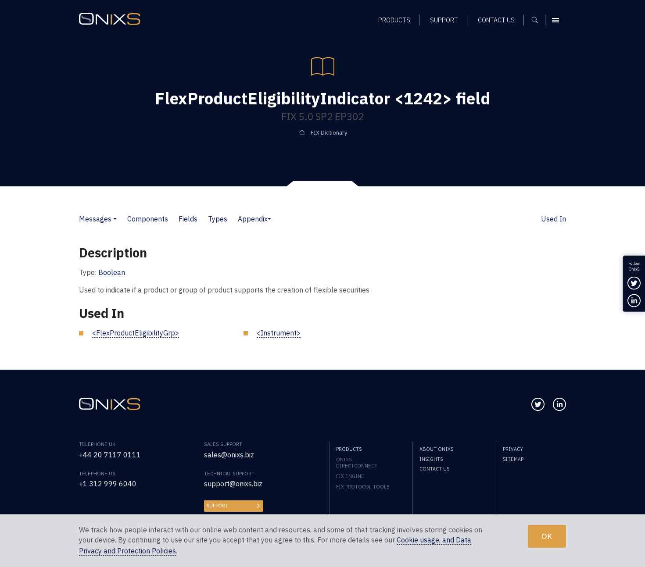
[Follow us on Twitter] (538, 404)
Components (147, 218)
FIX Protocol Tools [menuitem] (362, 487)
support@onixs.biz (233, 483)
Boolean (111, 272)
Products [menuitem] (394, 20)
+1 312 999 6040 (107, 483)
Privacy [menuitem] (513, 449)
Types (217, 218)
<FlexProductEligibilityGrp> (135, 332)
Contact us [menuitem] (496, 20)
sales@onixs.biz (229, 454)
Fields (188, 218)
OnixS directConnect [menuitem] (356, 462)
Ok (546, 536)
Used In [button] (553, 218)
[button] (115, 218)
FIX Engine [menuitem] (350, 476)
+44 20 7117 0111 (110, 454)
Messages (95, 218)
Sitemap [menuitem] (513, 459)
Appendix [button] (253, 218)
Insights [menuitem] (431, 459)
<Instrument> (279, 332)
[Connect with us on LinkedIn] (559, 404)
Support (217, 506)
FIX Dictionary (329, 132)
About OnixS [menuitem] (436, 449)
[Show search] (537, 20)
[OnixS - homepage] (109, 19)
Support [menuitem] (444, 20)
